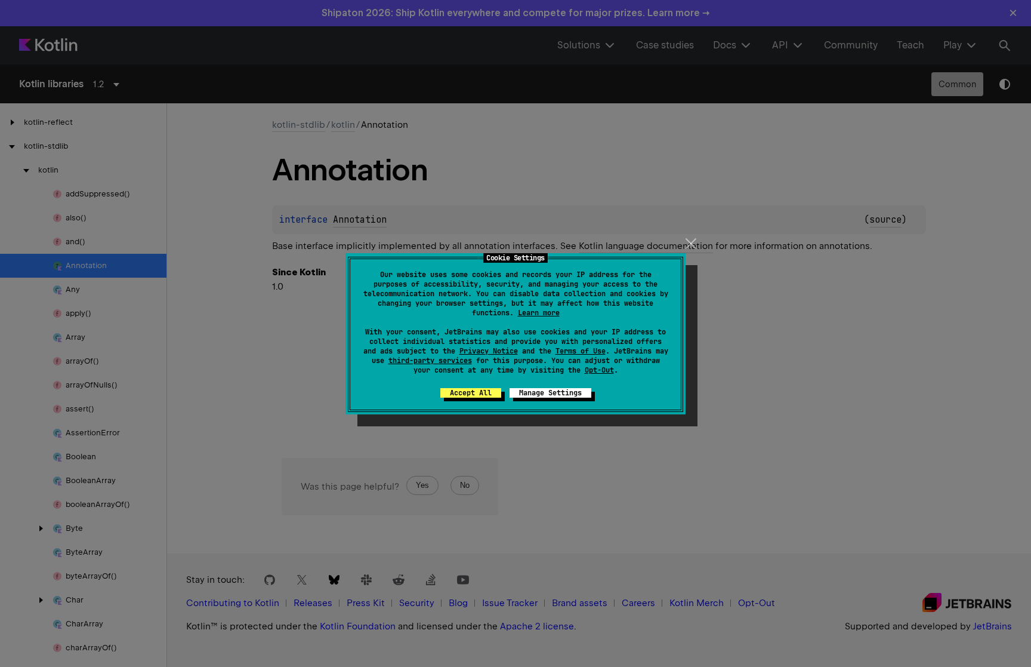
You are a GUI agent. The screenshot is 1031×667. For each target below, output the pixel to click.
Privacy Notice (488, 351)
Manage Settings (550, 393)
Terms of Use (580, 351)
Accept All (471, 393)
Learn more (539, 313)
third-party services (430, 360)
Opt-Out (599, 370)
